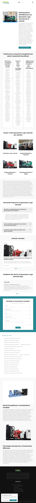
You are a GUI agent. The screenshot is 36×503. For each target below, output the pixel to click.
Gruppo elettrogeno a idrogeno (10, 173)
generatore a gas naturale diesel (10, 366)
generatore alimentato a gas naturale (11, 342)
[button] (16, 268)
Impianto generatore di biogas (25, 173)
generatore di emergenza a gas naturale (12, 338)
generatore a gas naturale (9, 348)
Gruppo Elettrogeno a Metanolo (26, 154)
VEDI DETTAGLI (10, 144)
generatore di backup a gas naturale (11, 340)
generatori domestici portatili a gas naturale (13, 358)
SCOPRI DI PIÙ (6, 265)
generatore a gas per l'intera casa (10, 354)
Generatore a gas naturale (10, 153)
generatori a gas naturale (26, 344)
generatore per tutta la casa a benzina (11, 352)
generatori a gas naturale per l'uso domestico (13, 373)
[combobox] (7, 311)
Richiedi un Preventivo (25, 47)
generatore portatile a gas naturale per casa (13, 356)
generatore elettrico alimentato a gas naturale (13, 346)
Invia (18, 327)
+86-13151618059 (16, 493)
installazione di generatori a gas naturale (12, 350)
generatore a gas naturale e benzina (11, 364)
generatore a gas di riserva (24, 354)
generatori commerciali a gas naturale (11, 360)
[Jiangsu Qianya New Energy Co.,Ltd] (6, 2)
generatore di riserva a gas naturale (11, 368)
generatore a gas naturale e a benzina (11, 362)
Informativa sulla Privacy (30, 501)
